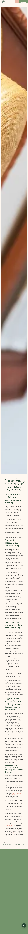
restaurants (7, 804)
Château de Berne (10, 777)
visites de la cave (15, 794)
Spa (21, 816)
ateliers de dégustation (17, 793)
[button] (9, 2)
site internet (15, 832)
